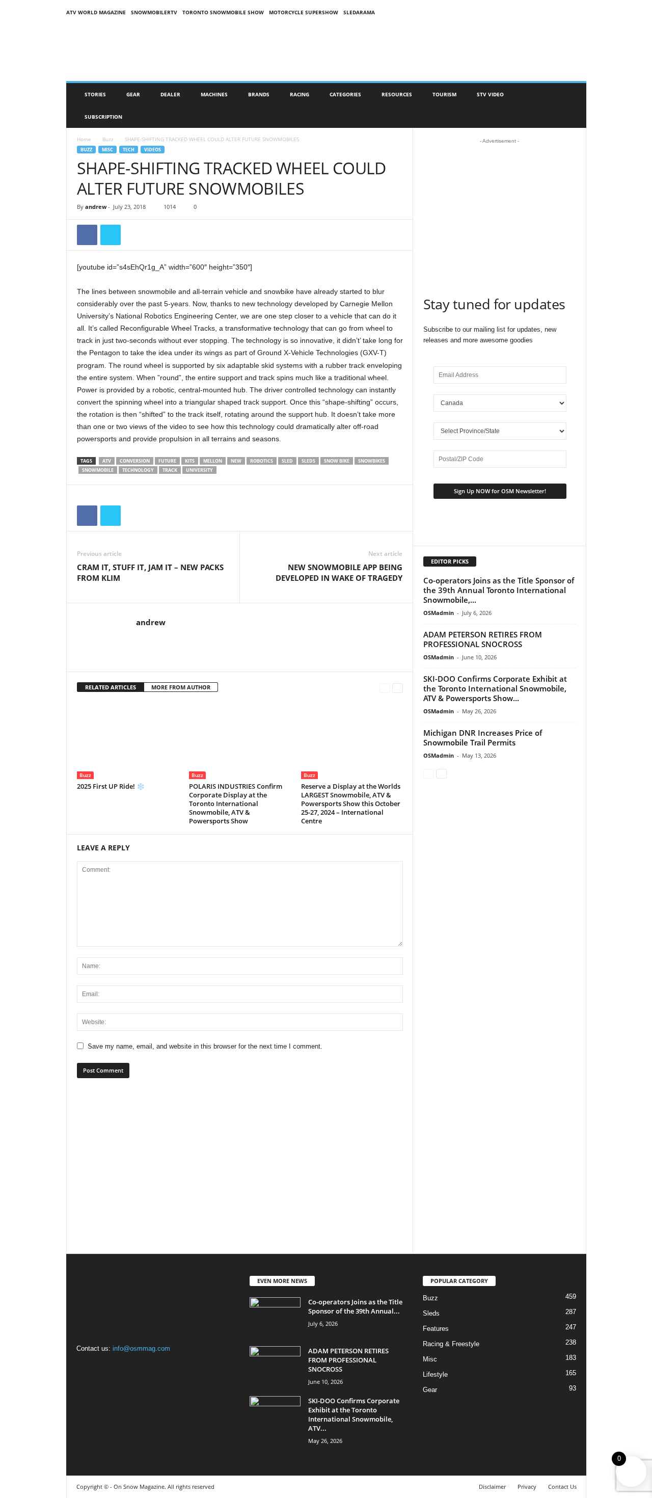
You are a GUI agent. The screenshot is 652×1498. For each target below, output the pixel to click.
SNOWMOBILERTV (154, 12)
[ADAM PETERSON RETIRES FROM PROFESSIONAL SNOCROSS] (275, 1365)
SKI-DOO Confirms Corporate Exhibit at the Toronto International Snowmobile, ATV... (353, 1414)
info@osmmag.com (141, 1348)
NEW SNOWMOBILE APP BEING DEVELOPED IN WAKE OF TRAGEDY (339, 572)
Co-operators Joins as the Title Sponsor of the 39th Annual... (355, 1306)
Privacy (527, 1486)
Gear (133, 94)
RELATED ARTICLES (110, 687)
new (236, 461)
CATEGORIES (345, 94)
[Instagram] (107, 1368)
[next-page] (397, 687)
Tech (128, 149)
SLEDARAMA (359, 12)
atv (106, 461)
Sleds (308, 461)
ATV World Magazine (96, 12)
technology (138, 470)
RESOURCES (397, 94)
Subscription (103, 116)
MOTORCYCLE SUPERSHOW (303, 12)
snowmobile (98, 470)
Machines (214, 94)
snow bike (336, 461)
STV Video (490, 94)
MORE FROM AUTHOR (180, 687)
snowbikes (371, 461)
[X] (127, 1368)
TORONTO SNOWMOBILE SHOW (223, 12)
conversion (135, 461)
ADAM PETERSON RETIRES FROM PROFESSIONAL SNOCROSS (482, 639)
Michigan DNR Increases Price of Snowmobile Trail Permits (482, 737)
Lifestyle (435, 1374)
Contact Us (562, 1486)
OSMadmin (438, 613)
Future (167, 461)
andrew (95, 206)
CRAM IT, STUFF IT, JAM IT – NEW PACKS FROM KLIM (150, 572)
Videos (152, 149)
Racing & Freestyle (451, 1344)
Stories (95, 94)
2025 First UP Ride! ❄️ (111, 786)
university (199, 470)
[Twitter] (110, 235)
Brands (258, 94)
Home (84, 139)
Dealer (170, 94)
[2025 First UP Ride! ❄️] (128, 741)
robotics (261, 461)
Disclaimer (492, 1486)
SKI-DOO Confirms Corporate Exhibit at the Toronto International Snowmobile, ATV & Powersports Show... (495, 688)
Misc (107, 149)
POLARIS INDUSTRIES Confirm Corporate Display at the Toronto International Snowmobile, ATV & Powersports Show (235, 803)
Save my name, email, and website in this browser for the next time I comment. (205, 1046)
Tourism (444, 94)
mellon (212, 461)
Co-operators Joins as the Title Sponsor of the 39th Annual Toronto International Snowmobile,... (498, 590)
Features (436, 1328)
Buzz (108, 139)
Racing (299, 94)
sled (287, 461)
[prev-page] (384, 687)
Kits (190, 461)
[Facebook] (87, 235)
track (169, 470)
